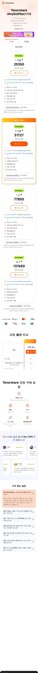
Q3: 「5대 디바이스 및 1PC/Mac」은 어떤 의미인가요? (17, 519)
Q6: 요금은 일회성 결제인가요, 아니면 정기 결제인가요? (17, 542)
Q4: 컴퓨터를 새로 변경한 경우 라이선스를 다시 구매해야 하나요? (17, 527)
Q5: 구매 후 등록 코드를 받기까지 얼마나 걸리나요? (18, 534)
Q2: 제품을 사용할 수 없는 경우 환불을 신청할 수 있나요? (18, 512)
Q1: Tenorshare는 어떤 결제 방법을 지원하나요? (17, 493)
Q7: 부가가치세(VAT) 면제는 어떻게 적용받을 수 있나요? (17, 549)
